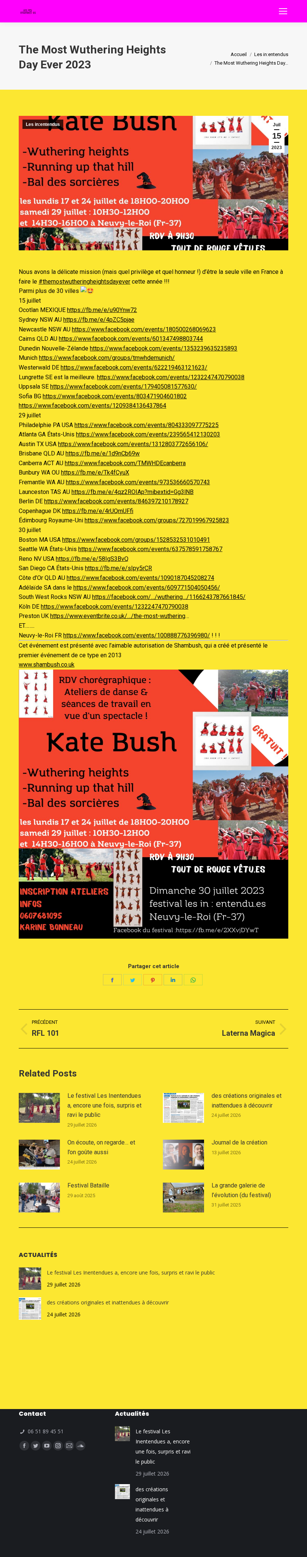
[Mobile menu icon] (283, 11)
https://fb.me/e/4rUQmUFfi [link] (97, 511)
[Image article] (39, 1108)
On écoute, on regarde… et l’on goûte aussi (101, 1147)
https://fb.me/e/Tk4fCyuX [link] (95, 472)
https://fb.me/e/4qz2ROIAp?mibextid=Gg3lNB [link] (133, 491)
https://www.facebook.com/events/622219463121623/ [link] (134, 367)
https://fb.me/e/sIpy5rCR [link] (118, 568)
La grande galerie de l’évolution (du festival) (241, 1190)
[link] (144, 329)
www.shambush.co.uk (47, 664)
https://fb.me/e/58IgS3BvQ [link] (92, 558)
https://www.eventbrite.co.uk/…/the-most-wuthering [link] (117, 616)
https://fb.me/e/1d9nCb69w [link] (103, 453)
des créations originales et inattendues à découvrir (247, 1100)
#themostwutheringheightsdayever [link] (84, 281)
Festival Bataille (88, 1185)
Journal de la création (239, 1142)
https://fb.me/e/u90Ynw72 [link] (102, 309)
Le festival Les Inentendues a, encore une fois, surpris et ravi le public (104, 1105)
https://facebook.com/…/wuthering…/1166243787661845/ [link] (169, 596)
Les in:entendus (43, 124)
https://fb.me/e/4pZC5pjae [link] (98, 319)
